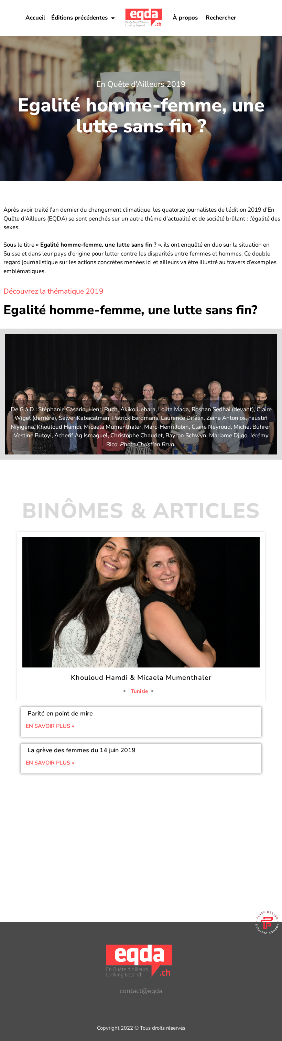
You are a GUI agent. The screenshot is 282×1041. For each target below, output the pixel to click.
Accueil (35, 18)
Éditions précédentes (79, 18)
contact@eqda (141, 990)
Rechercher (221, 18)
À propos (185, 18)
